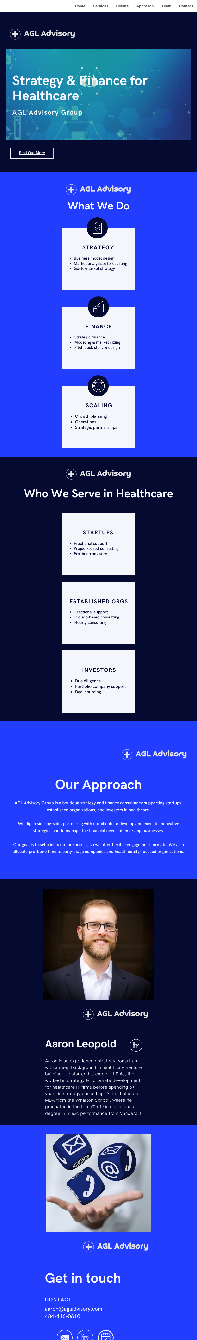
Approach (145, 6)
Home (80, 6)
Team (166, 6)
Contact (186, 6)
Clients (122, 6)
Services (100, 6)
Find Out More (32, 153)
